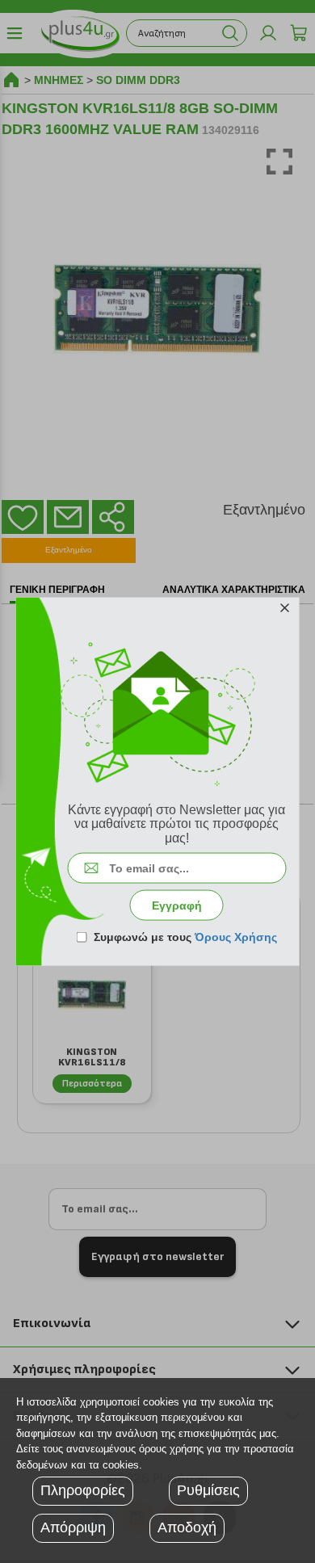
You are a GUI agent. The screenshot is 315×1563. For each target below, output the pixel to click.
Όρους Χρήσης (236, 937)
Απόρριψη (73, 1527)
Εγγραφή (177, 905)
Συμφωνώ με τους (185, 937)
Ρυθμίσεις (208, 1490)
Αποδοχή (187, 1527)
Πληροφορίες (82, 1490)
